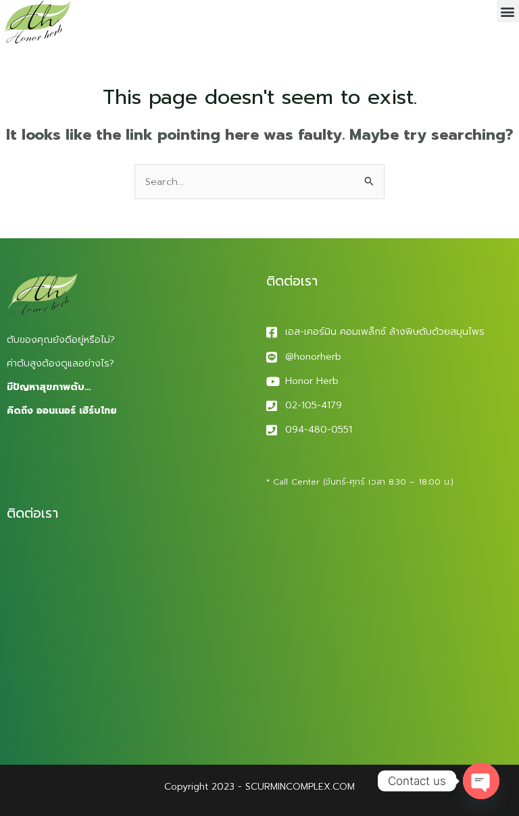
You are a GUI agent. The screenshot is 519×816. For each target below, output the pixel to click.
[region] (175, 710)
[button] (508, 11)
